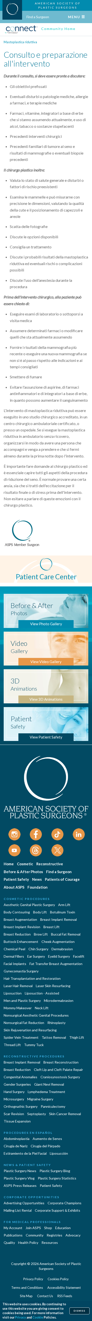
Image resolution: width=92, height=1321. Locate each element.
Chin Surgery (38, 949)
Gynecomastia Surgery (21, 971)
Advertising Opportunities (24, 1203)
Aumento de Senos (47, 1138)
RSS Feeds (64, 1296)
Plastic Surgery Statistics (57, 1178)
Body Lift (40, 912)
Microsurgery (14, 1099)
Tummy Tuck (34, 1045)
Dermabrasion (62, 949)
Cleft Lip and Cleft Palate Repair (58, 1069)
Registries (54, 1235)
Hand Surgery (14, 1092)
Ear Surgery (36, 956)
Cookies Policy (58, 1279)
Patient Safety (16, 879)
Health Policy (28, 1242)
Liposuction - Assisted (42, 993)
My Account (13, 1228)
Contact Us (45, 1296)
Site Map (26, 1296)
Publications (13, 1235)
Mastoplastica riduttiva (20, 42)
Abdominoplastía (16, 1138)
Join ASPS (33, 1228)
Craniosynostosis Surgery (60, 1077)
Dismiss (79, 1310)
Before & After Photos (23, 871)
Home (9, 864)
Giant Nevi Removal (49, 1084)
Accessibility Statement (64, 1288)
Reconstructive (49, 864)
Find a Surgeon (37, 17)
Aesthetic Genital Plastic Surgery (29, 905)
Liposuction (13, 993)
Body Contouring (17, 912)
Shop (48, 1228)
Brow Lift (41, 934)
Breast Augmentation (20, 919)
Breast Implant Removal (58, 919)
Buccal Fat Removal (65, 934)
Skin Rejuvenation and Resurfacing (30, 1030)
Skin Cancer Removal (65, 1114)
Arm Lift (64, 905)
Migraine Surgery (40, 1099)
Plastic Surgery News (20, 1171)
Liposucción (59, 1153)
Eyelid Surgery (59, 956)
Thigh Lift (76, 1037)
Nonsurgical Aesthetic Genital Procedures (36, 1015)
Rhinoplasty (56, 1023)
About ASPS (14, 887)
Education (63, 1228)
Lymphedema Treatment (46, 1092)
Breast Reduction (17, 934)
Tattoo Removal (54, 1037)
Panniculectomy (53, 1106)
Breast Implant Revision (22, 927)
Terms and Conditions (27, 1288)
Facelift (78, 956)
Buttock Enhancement (21, 941)
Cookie (37, 1317)
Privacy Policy (33, 1279)
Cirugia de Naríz (15, 1146)
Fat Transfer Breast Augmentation (55, 964)
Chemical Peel (14, 949)
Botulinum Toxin (62, 912)
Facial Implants (15, 964)
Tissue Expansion (17, 1121)
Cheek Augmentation (58, 941)
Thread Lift (12, 1045)
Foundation (37, 887)
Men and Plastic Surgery (22, 1000)
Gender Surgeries (17, 1084)
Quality (9, 1242)
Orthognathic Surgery (21, 1106)
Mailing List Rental (18, 1210)
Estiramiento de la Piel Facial (25, 1153)
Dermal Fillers (14, 956)
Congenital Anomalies (20, 1077)
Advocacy (73, 1235)
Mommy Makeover (18, 1008)
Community (34, 1235)
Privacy (20, 1317)
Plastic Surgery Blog (54, 1171)
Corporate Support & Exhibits (57, 1210)
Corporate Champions (64, 1203)
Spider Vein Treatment (21, 1037)
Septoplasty (36, 1114)
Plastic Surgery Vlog (19, 1178)
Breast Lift (51, 927)
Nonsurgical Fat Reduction (24, 1023)
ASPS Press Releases (20, 1185)
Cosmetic (25, 864)
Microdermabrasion (58, 1000)
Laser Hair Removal (18, 986)
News (37, 879)
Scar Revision (14, 1114)
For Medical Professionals (32, 1222)
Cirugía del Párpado (45, 1146)
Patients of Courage (62, 879)
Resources (49, 1242)
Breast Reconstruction (61, 1062)
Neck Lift (42, 1008)
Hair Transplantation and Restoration (32, 978)
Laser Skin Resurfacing (53, 986)
